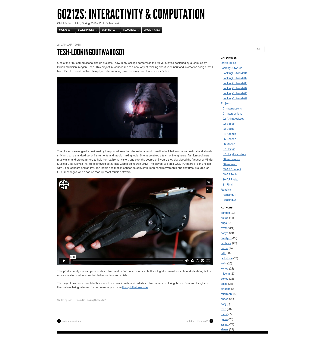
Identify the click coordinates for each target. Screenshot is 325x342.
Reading (226, 189)
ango (224, 223)
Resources (129, 29)
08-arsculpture (231, 159)
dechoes (226, 243)
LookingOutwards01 (96, 299)
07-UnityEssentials (234, 154)
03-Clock (228, 129)
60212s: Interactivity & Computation (131, 14)
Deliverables (86, 29)
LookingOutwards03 (235, 83)
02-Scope (229, 123)
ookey (224, 278)
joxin (223, 263)
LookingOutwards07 (235, 98)
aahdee (225, 212)
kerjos (224, 268)
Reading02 (229, 200)
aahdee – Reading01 (197, 320)
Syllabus (64, 29)
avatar (225, 228)
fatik (223, 253)
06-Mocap (229, 144)
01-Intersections (232, 113)
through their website (135, 287)
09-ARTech (230, 174)
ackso (224, 218)
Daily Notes (108, 29)
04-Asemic (229, 134)
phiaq (224, 283)
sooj (223, 304)
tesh (70, 299)
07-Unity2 (229, 149)
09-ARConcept (232, 169)
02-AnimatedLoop (233, 118)
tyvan (224, 319)
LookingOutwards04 (235, 88)
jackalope (226, 258)
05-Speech (229, 139)
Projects (226, 103)
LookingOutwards (231, 68)
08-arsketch (230, 164)
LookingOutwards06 (235, 93)
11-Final (227, 184)
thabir (224, 314)
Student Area (152, 29)
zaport (225, 324)
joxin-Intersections (71, 320)
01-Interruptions (232, 108)
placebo (225, 289)
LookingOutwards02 (235, 78)
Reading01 (229, 194)
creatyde (226, 238)
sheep (224, 299)
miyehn (225, 273)
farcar (224, 248)
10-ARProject (231, 179)
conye (224, 233)
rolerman (226, 294)
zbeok (224, 329)
